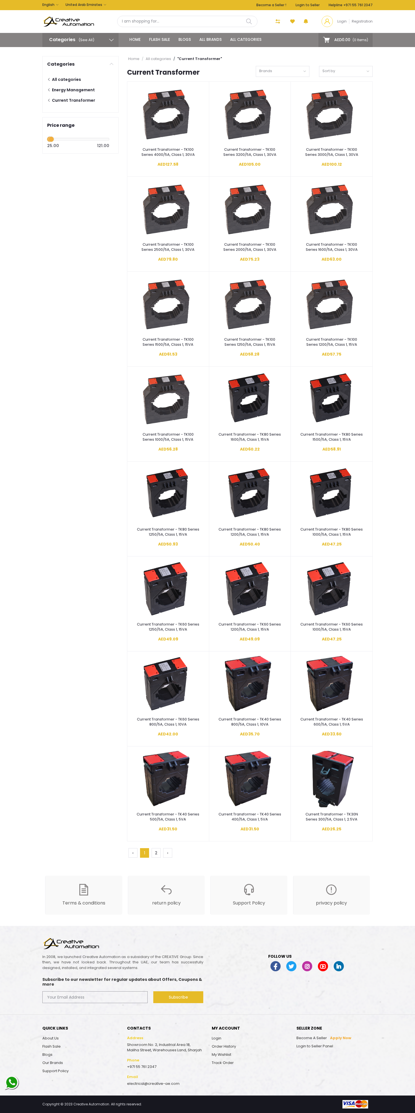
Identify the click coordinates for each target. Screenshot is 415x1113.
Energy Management (73, 90)
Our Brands (52, 1062)
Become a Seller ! (271, 5)
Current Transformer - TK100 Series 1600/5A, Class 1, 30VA (332, 247)
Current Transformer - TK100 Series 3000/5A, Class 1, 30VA (331, 152)
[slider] (51, 139)
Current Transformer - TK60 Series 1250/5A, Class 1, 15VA (168, 627)
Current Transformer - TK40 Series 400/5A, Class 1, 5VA (250, 817)
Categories (61, 64)
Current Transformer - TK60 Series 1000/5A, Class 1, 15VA (331, 627)
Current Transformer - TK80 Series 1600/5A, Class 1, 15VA (250, 437)
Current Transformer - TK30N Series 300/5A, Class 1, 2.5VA (331, 817)
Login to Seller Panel (314, 1046)
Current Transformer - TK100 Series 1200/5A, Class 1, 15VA (331, 342)
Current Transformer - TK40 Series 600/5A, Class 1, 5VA (331, 722)
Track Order (223, 1062)
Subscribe (178, 997)
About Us (50, 1038)
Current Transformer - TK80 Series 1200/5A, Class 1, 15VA (250, 532)
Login (342, 21)
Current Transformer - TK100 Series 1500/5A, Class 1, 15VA (168, 342)
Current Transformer (73, 100)
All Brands (210, 39)
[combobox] (282, 71)
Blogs (184, 39)
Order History (224, 1046)
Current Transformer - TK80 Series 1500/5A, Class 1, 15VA (331, 437)
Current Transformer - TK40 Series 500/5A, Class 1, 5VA (168, 817)
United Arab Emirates (83, 4)
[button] (306, 21)
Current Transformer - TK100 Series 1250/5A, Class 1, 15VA (249, 342)
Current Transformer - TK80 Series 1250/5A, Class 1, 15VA (168, 532)
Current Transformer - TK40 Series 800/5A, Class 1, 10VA (250, 722)
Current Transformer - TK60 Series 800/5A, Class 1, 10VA (168, 722)
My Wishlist (221, 1054)
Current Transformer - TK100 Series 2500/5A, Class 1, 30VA (168, 247)
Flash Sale (159, 39)
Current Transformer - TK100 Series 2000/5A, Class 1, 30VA (249, 247)
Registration (362, 21)
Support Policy (55, 1071)
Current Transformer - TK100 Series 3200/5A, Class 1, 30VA (249, 152)
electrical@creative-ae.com (153, 1083)
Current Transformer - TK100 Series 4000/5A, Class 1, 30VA (168, 152)
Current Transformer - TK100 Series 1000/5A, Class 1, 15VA (168, 437)
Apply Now (340, 1038)
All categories (245, 39)
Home (135, 39)
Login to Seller (308, 5)
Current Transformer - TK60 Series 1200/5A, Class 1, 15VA (250, 627)
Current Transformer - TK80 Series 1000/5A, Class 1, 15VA (331, 532)
